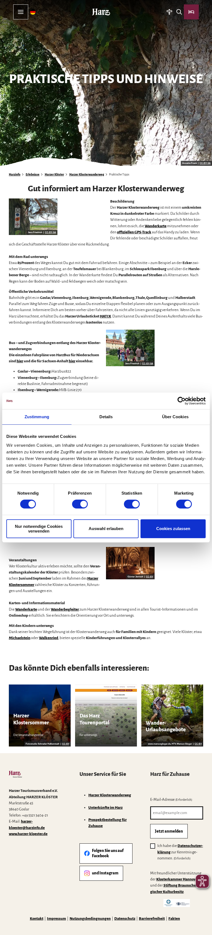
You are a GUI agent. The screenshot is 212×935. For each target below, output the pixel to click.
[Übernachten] (191, 11)
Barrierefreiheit (152, 918)
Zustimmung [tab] (37, 416)
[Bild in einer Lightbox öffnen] (33, 216)
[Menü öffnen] (20, 11)
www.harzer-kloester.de (28, 834)
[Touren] (169, 12)
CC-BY (149, 577)
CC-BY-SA (205, 163)
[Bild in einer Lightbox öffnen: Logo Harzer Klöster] (15, 774)
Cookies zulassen (173, 528)
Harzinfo (14, 174)
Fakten (174, 918)
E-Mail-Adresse (171, 799)
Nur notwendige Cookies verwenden (39, 528)
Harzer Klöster (54, 174)
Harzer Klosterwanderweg (86, 174)
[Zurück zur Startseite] (101, 12)
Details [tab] (106, 416)
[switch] (80, 504)
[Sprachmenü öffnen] (33, 12)
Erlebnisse (32, 174)
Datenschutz (124, 918)
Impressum (56, 918)
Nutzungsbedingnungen (90, 918)
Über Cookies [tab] (175, 416)
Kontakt (36, 918)
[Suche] (179, 12)
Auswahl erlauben (106, 528)
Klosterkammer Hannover (177, 879)
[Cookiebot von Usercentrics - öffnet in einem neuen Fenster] (181, 401)
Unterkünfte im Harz (105, 807)
